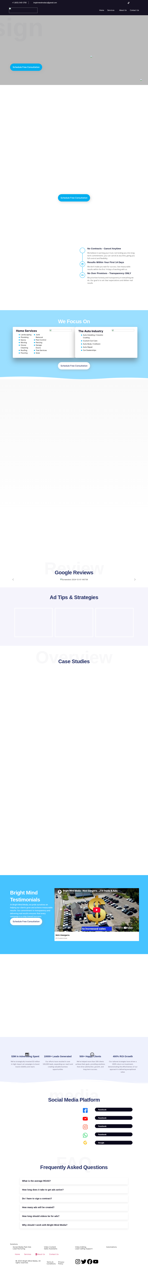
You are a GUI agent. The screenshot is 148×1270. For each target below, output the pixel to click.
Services (110, 10)
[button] (13, 579)
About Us (123, 10)
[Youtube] (95, 1261)
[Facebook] (123, 2)
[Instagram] (136, 2)
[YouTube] (132, 2)
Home (101, 10)
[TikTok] (127, 2)
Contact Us (134, 10)
